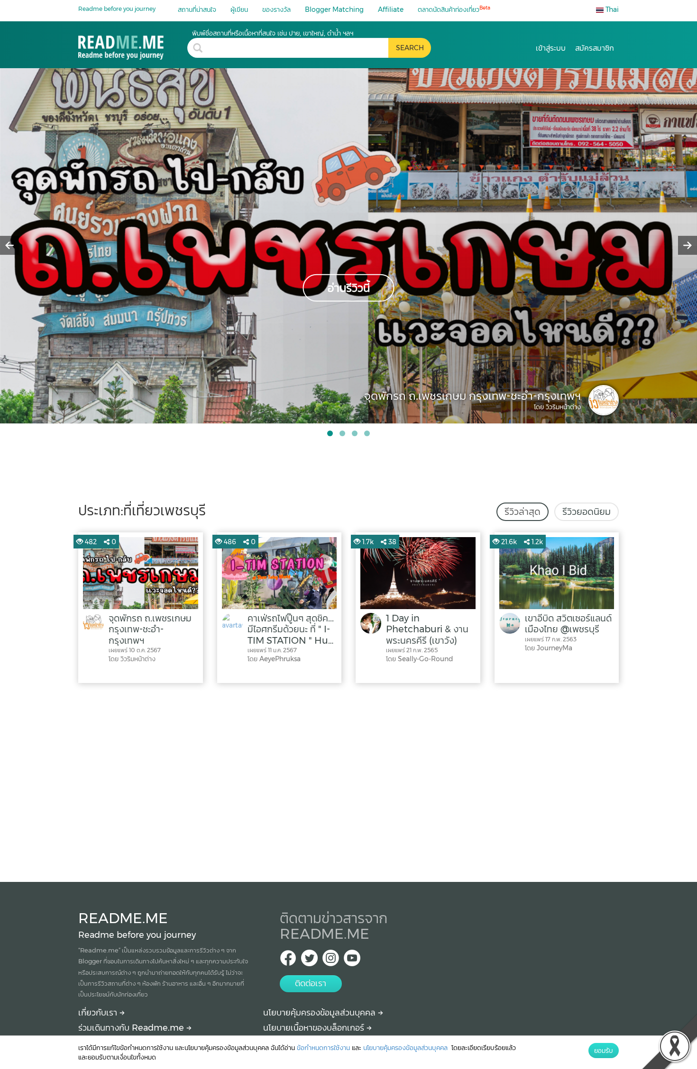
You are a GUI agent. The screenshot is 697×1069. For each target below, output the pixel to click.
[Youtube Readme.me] (352, 960)
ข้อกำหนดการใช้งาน (323, 1047)
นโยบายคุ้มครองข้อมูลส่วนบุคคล (320, 1012)
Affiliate (391, 9)
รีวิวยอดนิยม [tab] (586, 511)
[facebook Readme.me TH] (288, 960)
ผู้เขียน (239, 9)
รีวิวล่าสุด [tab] (522, 511)
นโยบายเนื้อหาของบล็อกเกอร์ (315, 1028)
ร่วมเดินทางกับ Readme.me (132, 1028)
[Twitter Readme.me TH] (309, 960)
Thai (611, 9)
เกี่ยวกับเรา (98, 1012)
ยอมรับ (603, 1050)
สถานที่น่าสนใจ (197, 9)
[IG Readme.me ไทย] (330, 960)
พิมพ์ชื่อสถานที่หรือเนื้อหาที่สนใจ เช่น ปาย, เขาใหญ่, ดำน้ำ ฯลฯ (272, 33)
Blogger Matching (334, 9)
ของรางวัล (276, 9)
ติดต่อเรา (310, 983)
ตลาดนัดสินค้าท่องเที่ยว (454, 9)
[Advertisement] (348, 780)
